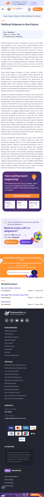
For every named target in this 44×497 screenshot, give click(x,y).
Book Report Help (10, 383)
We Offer (7, 352)
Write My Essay (11, 242)
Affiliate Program (10, 340)
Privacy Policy (9, 480)
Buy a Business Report (12, 389)
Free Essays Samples (11, 337)
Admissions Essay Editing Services (16, 368)
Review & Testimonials (12, 355)
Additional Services (11, 331)
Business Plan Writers (11, 386)
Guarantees (8, 349)
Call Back (8, 412)
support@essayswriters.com (15, 418)
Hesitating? (26, 242)
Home (5, 16)
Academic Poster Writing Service (15, 365)
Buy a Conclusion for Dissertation (15, 396)
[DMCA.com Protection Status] (13, 472)
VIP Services (9, 334)
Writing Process (10, 346)
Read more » (21, 4)
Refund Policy (9, 486)
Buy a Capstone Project (12, 392)
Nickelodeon (5, 302)
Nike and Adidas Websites (11, 288)
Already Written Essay (12, 374)
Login (29, 9)
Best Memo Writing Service (13, 377)
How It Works (9, 343)
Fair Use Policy (9, 483)
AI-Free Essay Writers (12, 371)
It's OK (34, 3)
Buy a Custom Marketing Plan (14, 399)
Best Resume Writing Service (14, 380)
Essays (11, 16)
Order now (37, 9)
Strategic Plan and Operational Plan (15, 295)
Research (17, 16)
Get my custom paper (22, 196)
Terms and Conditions (11, 476)
